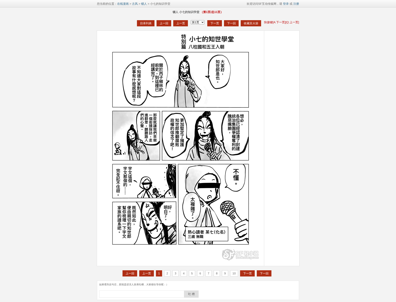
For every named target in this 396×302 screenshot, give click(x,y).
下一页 (214, 23)
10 (234, 273)
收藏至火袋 (251, 23)
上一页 (180, 23)
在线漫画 (123, 3)
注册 (296, 3)
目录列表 (146, 23)
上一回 (164, 23)
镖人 (144, 3)
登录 (285, 3)
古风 (135, 3)
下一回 (231, 23)
